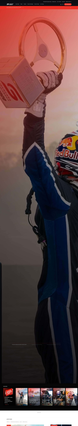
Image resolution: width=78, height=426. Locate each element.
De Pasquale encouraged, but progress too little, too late (53, 344)
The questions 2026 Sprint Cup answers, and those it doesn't (19, 344)
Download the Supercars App (47, 1)
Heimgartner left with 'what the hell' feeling (37, 344)
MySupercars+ (54, 1)
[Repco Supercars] (11, 5)
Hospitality (63, 1)
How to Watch (59, 1)
